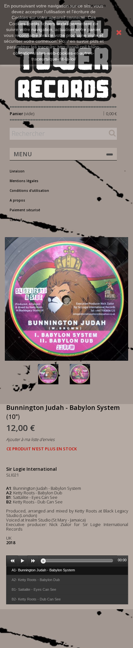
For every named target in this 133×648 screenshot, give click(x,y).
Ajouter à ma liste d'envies (30, 439)
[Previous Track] (12, 561)
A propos (17, 200)
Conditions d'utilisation (29, 190)
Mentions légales (24, 181)
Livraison (17, 171)
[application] (67, 560)
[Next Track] (33, 561)
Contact (16, 219)
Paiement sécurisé (25, 210)
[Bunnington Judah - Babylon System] (52, 374)
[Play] (22, 561)
